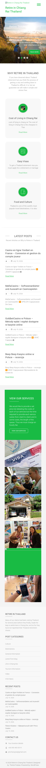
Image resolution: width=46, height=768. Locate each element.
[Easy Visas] (23, 151)
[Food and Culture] (23, 192)
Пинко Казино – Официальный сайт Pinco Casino (21, 727)
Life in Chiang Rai (11, 664)
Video (7, 674)
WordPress (35, 765)
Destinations (10, 649)
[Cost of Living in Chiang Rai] (23, 108)
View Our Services (19, 431)
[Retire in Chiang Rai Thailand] (17, 3)
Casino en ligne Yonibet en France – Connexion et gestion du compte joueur (23, 253)
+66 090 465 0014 (15, 748)
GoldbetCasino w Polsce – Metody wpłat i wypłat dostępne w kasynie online (21, 321)
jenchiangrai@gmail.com (17, 752)
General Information (12, 654)
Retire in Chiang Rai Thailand (15, 9)
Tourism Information (12, 669)
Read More (34, 52)
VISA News (9, 679)
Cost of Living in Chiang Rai (23, 118)
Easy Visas (23, 161)
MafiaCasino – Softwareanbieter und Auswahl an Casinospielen (22, 703)
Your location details (15, 743)
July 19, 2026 (18, 261)
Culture (8, 644)
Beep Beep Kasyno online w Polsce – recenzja (21, 719)
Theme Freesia (15, 765)
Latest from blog (11, 659)
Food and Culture (23, 202)
